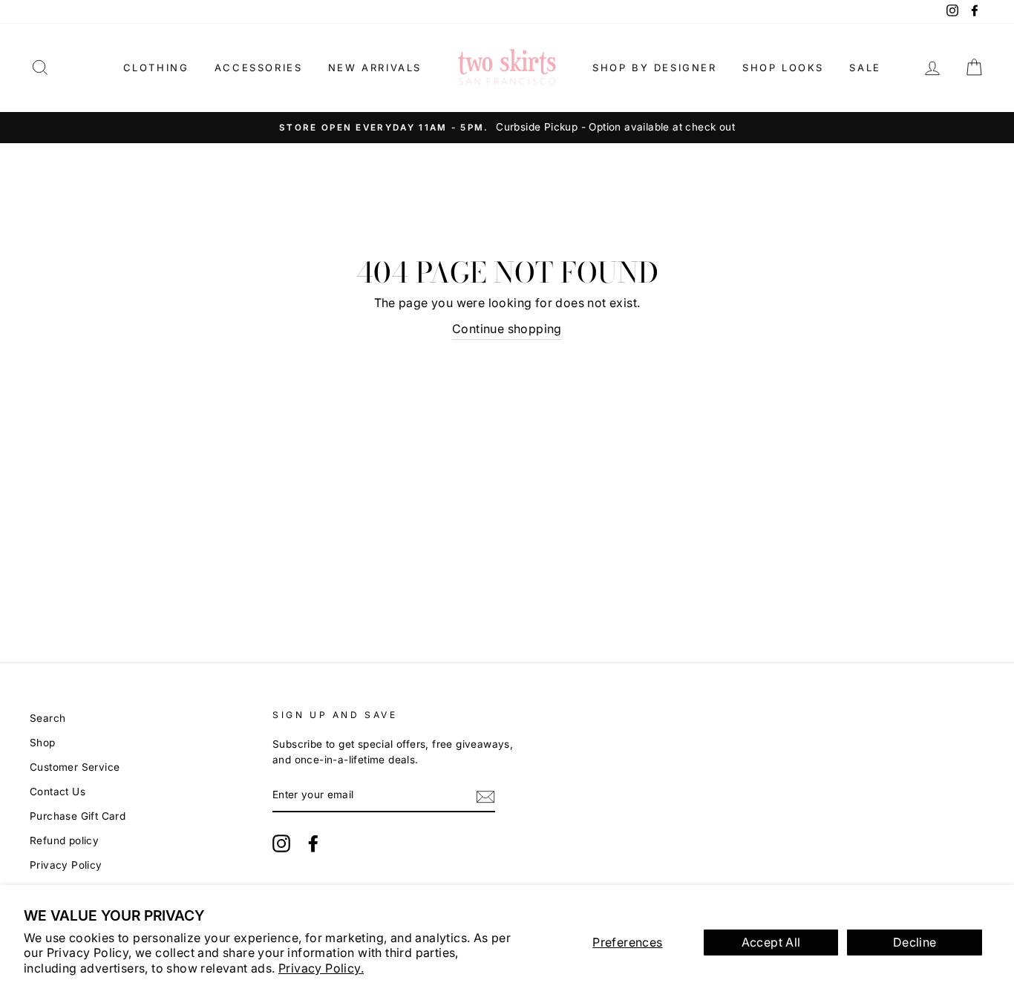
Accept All (771, 942)
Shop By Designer (654, 67)
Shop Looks (783, 67)
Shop (43, 743)
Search (47, 718)
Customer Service (75, 767)
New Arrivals (375, 67)
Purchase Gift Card (77, 816)
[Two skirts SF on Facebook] (313, 843)
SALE (864, 67)
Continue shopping (507, 328)
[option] (507, 127)
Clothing (156, 67)
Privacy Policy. (321, 968)
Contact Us (57, 791)
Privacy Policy (66, 865)
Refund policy (64, 840)
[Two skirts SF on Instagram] (281, 843)
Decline (915, 942)
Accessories (259, 67)
